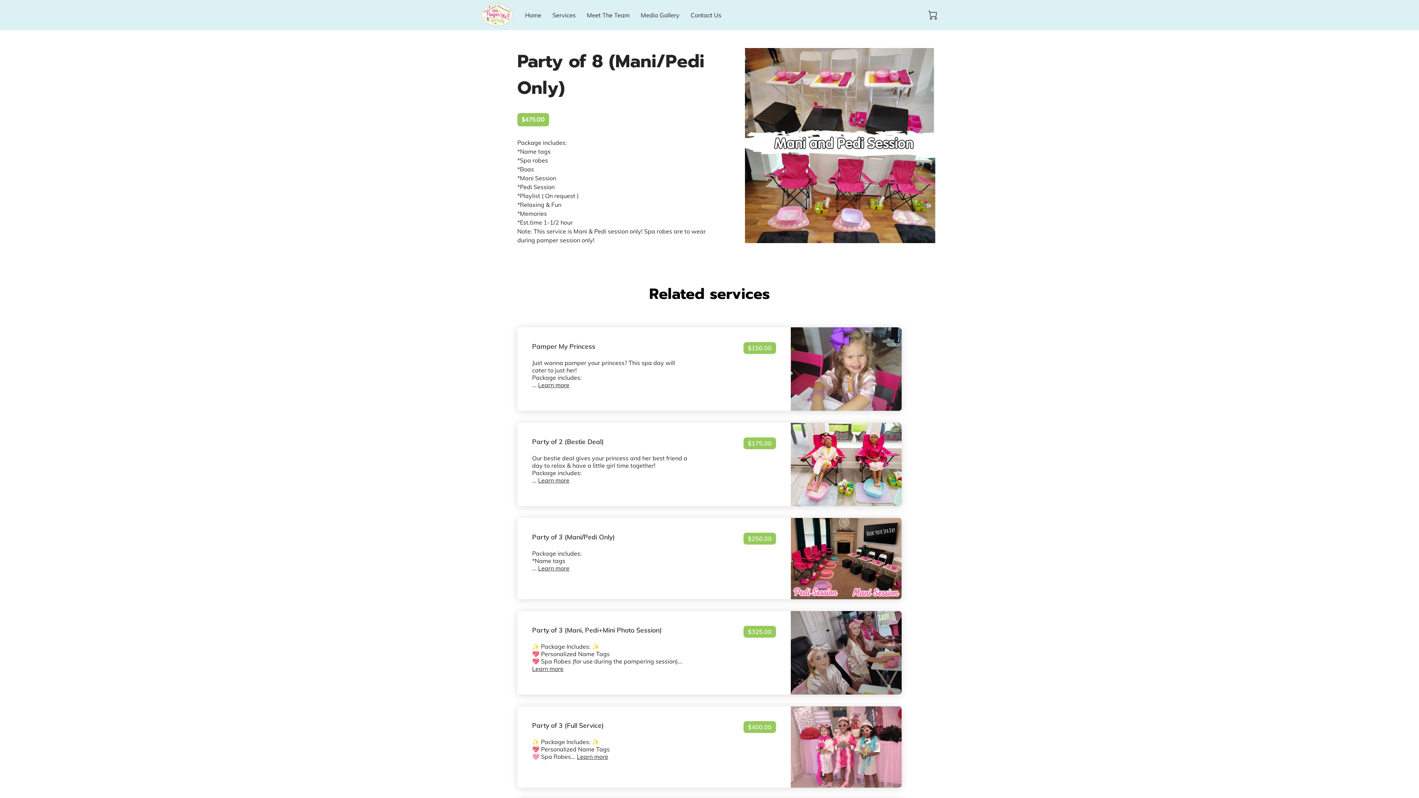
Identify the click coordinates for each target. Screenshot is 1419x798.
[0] (932, 15)
